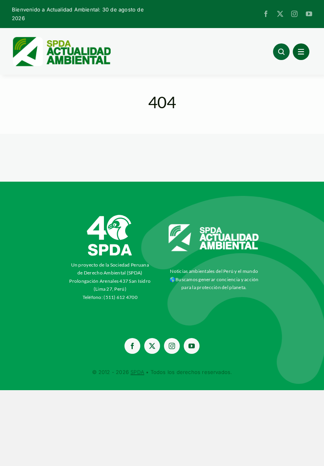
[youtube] (309, 14)
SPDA (137, 372)
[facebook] (266, 14)
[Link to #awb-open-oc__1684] (301, 51)
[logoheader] (61, 39)
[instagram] (294, 14)
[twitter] (280, 14)
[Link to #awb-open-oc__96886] (281, 51)
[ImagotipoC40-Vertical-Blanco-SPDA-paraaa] (110, 216)
